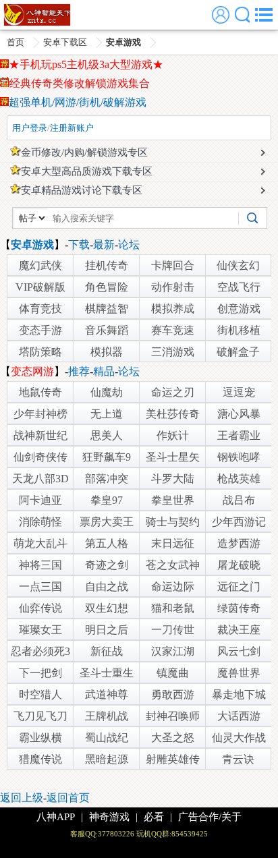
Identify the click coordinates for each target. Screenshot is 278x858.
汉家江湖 (172, 651)
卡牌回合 (172, 265)
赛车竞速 (172, 330)
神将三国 (40, 565)
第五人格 (106, 543)
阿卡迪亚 (40, 500)
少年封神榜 (40, 414)
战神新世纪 (40, 435)
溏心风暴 (238, 414)
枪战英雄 (238, 478)
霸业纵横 (40, 737)
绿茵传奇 (238, 608)
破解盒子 (238, 352)
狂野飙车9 (106, 457)
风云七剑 (238, 651)
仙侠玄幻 (238, 265)
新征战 (106, 651)
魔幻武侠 (40, 265)
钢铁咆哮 (238, 457)
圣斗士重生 (107, 673)
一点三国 (40, 586)
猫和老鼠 (172, 608)
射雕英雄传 (173, 759)
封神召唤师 (173, 716)
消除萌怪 (40, 521)
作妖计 (173, 435)
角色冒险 (106, 287)
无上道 (106, 414)
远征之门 (238, 586)
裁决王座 (238, 629)
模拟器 (106, 352)
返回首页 (68, 797)
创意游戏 (238, 308)
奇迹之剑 (106, 565)
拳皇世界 (172, 500)
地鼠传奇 (40, 392)
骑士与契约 (173, 521)
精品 (104, 371)
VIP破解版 (40, 287)
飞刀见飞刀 (40, 716)
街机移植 (238, 330)
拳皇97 (106, 500)
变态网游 (32, 371)
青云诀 (238, 759)
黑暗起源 (106, 759)
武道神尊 (106, 694)
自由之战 (106, 586)
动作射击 (172, 287)
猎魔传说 (40, 759)
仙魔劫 (106, 392)
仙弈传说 (40, 608)
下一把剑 (40, 673)
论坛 (129, 244)
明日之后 (106, 629)
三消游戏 (172, 352)
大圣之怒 (172, 737)
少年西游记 (239, 521)
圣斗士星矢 (173, 457)
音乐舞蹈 (106, 330)
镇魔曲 (173, 673)
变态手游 (40, 330)
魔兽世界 (238, 673)
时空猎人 (40, 694)
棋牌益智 (106, 308)
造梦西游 (238, 543)
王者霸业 (238, 435)
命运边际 (172, 586)
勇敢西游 (172, 694)
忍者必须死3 (40, 651)
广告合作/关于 (210, 816)
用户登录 (29, 128)
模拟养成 (172, 308)
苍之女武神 (173, 565)
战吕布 (239, 500)
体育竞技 (40, 308)
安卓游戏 (123, 42)
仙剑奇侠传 (40, 457)
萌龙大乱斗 (40, 543)
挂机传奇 (106, 265)
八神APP (55, 816)
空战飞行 (238, 287)
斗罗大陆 (172, 478)
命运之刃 (172, 392)
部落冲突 (106, 478)
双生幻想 (106, 608)
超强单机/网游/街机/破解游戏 (77, 102)
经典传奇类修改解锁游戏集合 (79, 83)
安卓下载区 (65, 42)
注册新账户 (72, 128)
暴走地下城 (239, 694)
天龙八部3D (40, 478)
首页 (15, 42)
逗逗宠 (239, 392)
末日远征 (172, 543)
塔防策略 (40, 352)
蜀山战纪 (106, 737)
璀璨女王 (40, 629)
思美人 (106, 435)
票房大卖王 (107, 521)
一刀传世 (172, 629)
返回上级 (21, 797)
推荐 (79, 371)
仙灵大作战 (239, 737)
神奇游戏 (109, 816)
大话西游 (238, 716)
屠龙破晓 (238, 565)
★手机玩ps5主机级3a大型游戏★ (86, 64)
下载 (79, 244)
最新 (104, 244)
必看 (154, 816)
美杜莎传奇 (173, 414)
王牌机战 (106, 716)
